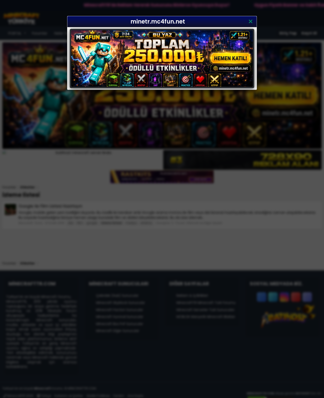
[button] (250, 22)
